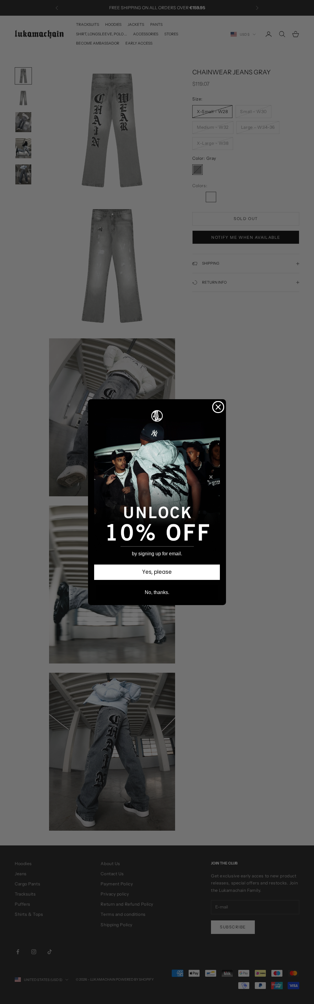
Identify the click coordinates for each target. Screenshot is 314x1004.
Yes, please (157, 572)
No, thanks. (157, 592)
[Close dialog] (218, 407)
